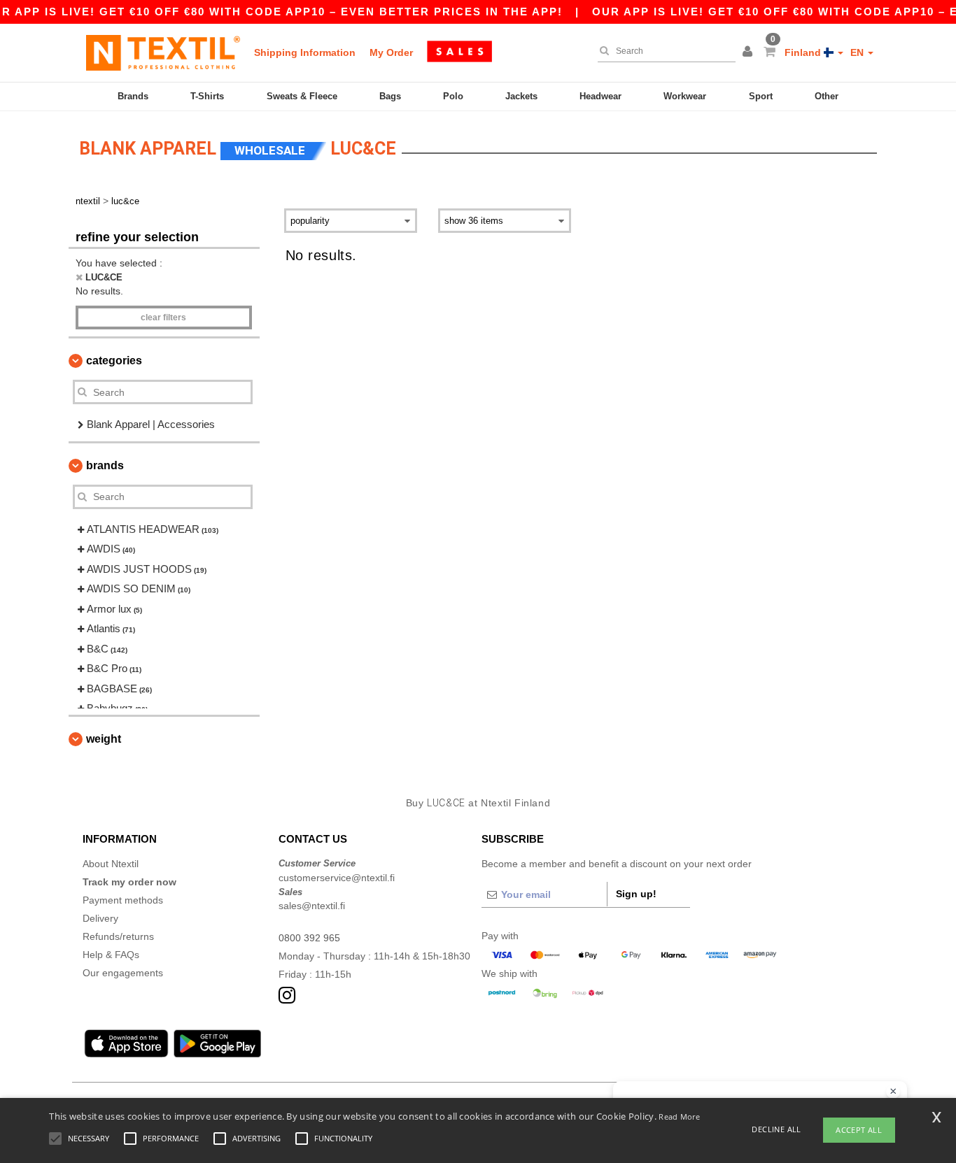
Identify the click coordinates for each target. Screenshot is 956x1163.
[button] (750, 52)
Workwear (684, 96)
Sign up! (636, 893)
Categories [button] (114, 360)
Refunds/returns (118, 936)
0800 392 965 (309, 937)
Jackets (521, 96)
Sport (761, 96)
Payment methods (123, 900)
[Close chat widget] (893, 1092)
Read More (679, 1116)
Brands (133, 96)
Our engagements (123, 972)
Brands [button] (105, 465)
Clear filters (163, 317)
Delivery (100, 918)
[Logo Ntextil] (163, 52)
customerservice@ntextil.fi (337, 877)
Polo (453, 96)
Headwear (600, 96)
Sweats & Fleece (302, 96)
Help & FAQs (111, 954)
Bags (390, 96)
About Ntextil (111, 863)
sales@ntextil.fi (312, 905)
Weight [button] (103, 739)
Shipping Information (305, 52)
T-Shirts (207, 96)
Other (826, 96)
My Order (391, 52)
